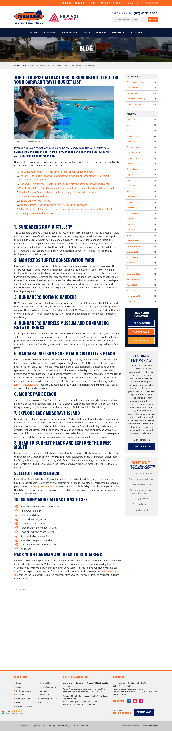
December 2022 (141, 196)
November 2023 (141, 158)
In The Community (24, 691)
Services (101, 32)
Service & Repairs (141, 446)
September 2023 (141, 169)
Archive (131, 113)
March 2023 (141, 191)
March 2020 (141, 290)
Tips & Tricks (141, 93)
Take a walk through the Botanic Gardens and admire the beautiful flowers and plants (64, 183)
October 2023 (141, 163)
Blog (93, 3)
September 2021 (141, 257)
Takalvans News (141, 87)
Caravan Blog (45, 683)
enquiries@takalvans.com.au (131, 689)
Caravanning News (141, 82)
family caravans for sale (45, 486)
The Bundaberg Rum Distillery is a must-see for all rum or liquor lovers (56, 171)
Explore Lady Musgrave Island (34, 200)
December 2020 (141, 274)
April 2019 (141, 301)
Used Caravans (141, 323)
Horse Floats (69, 32)
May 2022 (141, 229)
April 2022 (141, 235)
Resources (119, 32)
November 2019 (141, 296)
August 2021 (141, 262)
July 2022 (141, 224)
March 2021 (141, 268)
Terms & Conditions (80, 725)
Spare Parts (141, 340)
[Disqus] (67, 629)
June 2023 (141, 180)
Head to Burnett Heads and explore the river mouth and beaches (53, 204)
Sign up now (144, 712)
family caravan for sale (26, 384)
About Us (66, 3)
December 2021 (141, 246)
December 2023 (141, 152)
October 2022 (141, 207)
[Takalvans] (29, 17)
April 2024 (141, 141)
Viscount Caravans (24, 706)
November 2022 (141, 202)
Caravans (49, 32)
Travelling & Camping (141, 98)
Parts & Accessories (48, 687)
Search (152, 19)
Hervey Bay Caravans (48, 698)
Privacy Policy (63, 725)
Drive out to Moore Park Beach (35, 196)
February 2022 (141, 240)
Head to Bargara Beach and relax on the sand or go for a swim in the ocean (58, 192)
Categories (133, 76)
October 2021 (141, 252)
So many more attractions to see (36, 213)
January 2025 (141, 136)
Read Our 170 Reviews (14, 714)
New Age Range (23, 698)
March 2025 (141, 130)
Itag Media (153, 725)
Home (33, 32)
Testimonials (80, 3)
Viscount (117, 3)
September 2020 (141, 279)
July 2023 (141, 174)
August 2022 (141, 218)
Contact (136, 32)
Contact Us (20, 694)
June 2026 (141, 119)
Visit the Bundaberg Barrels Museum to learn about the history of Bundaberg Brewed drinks (67, 187)
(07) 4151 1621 (146, 13)
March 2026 (141, 125)
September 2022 (141, 213)
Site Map (51, 725)
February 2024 (141, 147)
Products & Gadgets (141, 104)
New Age (130, 3)
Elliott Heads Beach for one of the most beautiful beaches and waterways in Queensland (65, 209)
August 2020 (141, 285)
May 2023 (141, 185)
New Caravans (141, 331)
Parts (86, 32)
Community (104, 3)
